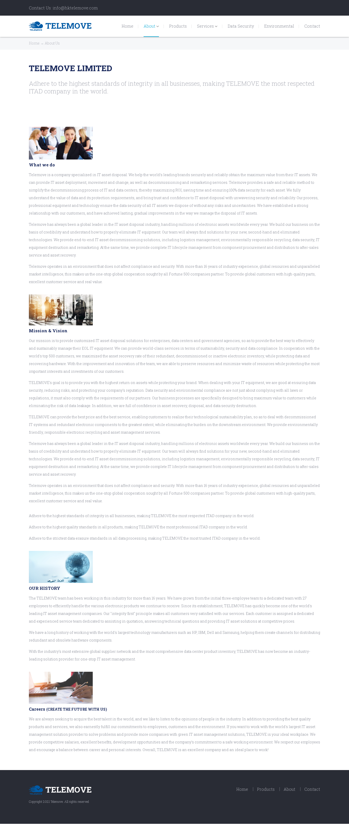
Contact (312, 26)
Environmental (279, 26)
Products (178, 26)
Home (127, 26)
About (150, 26)
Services (206, 26)
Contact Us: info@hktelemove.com (63, 7)
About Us (52, 43)
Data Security (241, 26)
